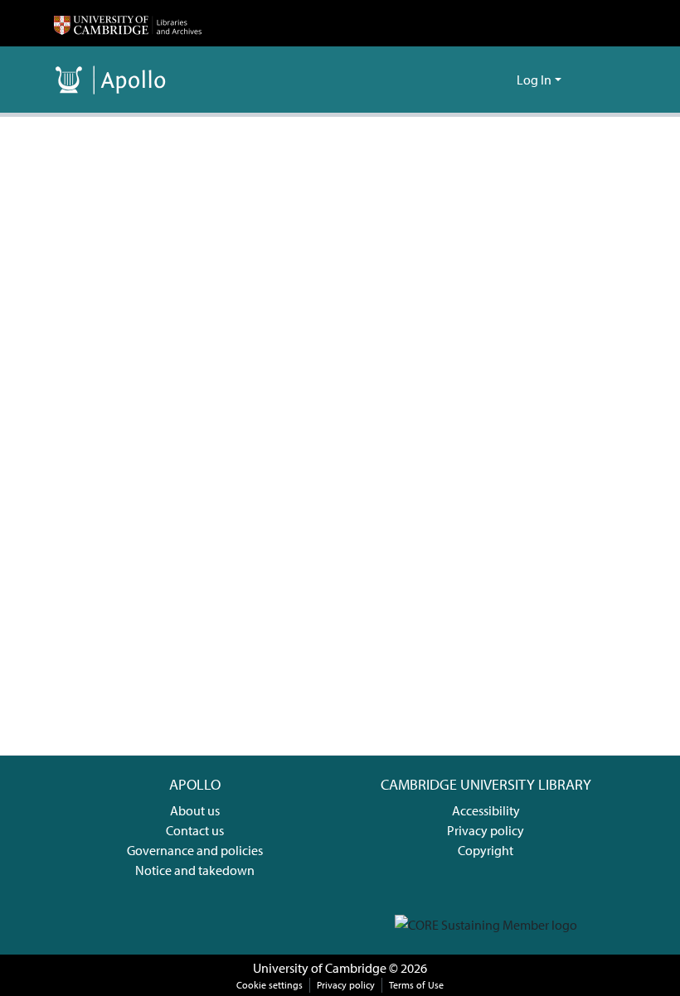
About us (195, 810)
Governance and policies (195, 850)
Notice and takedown (195, 870)
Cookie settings (269, 985)
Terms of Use (416, 985)
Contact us (195, 830)
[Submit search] (477, 79)
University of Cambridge (319, 968)
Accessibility (486, 810)
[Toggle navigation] (603, 79)
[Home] (128, 23)
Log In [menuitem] (534, 79)
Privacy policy (485, 830)
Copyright (485, 850)
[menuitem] (501, 79)
